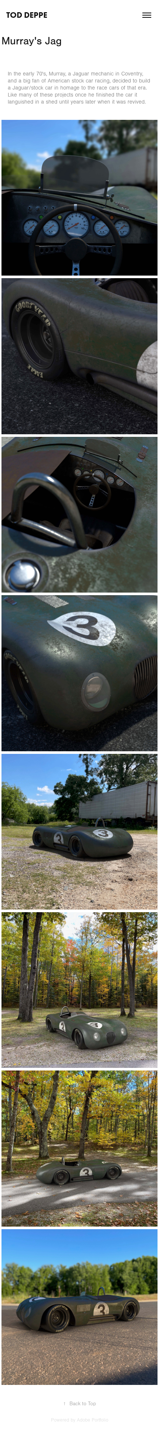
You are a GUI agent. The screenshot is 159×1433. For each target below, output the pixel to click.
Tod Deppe (26, 15)
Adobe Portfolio (92, 1420)
